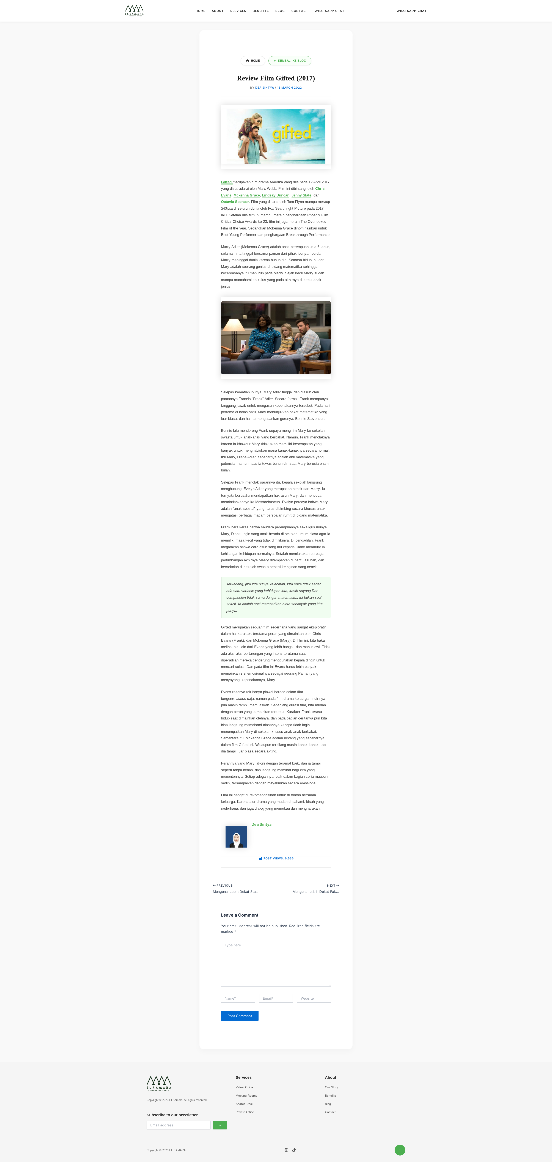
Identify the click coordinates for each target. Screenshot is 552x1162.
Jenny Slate (301, 195)
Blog (280, 11)
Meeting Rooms (246, 1095)
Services (238, 11)
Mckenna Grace (247, 195)
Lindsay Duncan (275, 195)
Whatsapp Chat (330, 11)
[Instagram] (286, 1150)
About (218, 11)
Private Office (245, 1112)
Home (200, 11)
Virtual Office (244, 1087)
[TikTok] (294, 1150)
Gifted (227, 182)
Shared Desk (244, 1103)
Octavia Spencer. (235, 202)
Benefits (261, 11)
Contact (299, 11)
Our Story (331, 1087)
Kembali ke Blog (292, 60)
